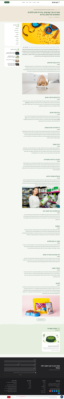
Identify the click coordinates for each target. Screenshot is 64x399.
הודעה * (35, 366)
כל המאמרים (43, 386)
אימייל (19, 363)
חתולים (38, 2)
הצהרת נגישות (43, 392)
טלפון (35, 363)
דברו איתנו (7, 2)
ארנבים (30, 2)
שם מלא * (34, 359)
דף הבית (44, 382)
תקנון (44, 389)
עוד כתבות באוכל (40, 319)
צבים (27, 2)
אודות (44, 383)
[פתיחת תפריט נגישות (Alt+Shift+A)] (61, 396)
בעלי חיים (34, 2)
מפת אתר (43, 387)
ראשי (59, 9)
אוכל (56, 9)
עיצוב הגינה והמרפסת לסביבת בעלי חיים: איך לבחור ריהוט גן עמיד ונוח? (10, 389)
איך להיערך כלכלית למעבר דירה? (12, 384)
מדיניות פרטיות (43, 390)
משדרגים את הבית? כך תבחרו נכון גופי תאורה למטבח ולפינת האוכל (11, 386)
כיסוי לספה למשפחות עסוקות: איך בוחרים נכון (11, 383)
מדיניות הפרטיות (22, 396)
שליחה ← (20, 374)
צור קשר (44, 385)
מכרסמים (23, 2)
